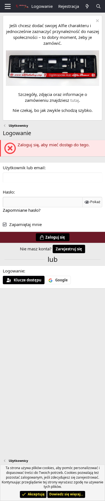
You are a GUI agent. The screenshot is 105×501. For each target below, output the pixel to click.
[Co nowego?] (87, 6)
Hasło (8, 192)
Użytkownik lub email (24, 167)
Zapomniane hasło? (22, 210)
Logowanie (13, 271)
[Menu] (7, 6)
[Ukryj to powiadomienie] (96, 21)
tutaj (74, 100)
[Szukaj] (98, 6)
